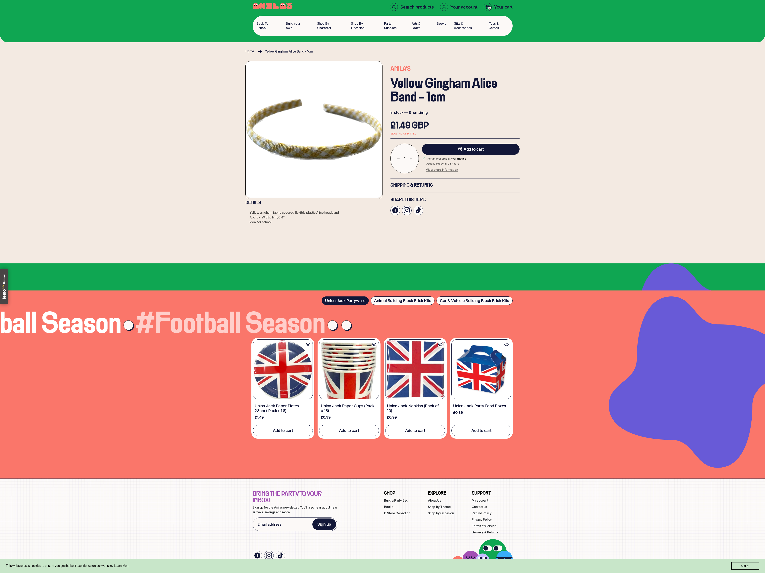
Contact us (479, 507)
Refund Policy (481, 513)
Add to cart (283, 430)
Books (441, 23)
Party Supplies (390, 25)
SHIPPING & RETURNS (411, 185)
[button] (412, 7)
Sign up (324, 524)
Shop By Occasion (358, 25)
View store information (442, 169)
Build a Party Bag (396, 500)
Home (249, 51)
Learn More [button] (121, 565)
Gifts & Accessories (463, 25)
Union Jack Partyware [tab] (345, 300)
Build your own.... (293, 25)
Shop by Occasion (441, 513)
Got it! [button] (745, 565)
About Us (434, 500)
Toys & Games (494, 25)
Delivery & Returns (485, 532)
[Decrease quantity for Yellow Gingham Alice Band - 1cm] (395, 158)
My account (480, 500)
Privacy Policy (482, 519)
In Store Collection (397, 513)
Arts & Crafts (416, 25)
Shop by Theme (439, 507)
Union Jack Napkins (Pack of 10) (413, 408)
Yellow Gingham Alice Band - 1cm (289, 51)
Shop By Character (324, 25)
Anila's (400, 69)
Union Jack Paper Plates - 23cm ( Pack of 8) (278, 408)
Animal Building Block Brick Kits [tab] (402, 300)
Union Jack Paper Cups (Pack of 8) (348, 408)
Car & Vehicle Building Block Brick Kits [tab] (474, 300)
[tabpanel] (382, 388)
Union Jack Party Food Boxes (479, 405)
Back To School (262, 25)
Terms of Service (484, 526)
